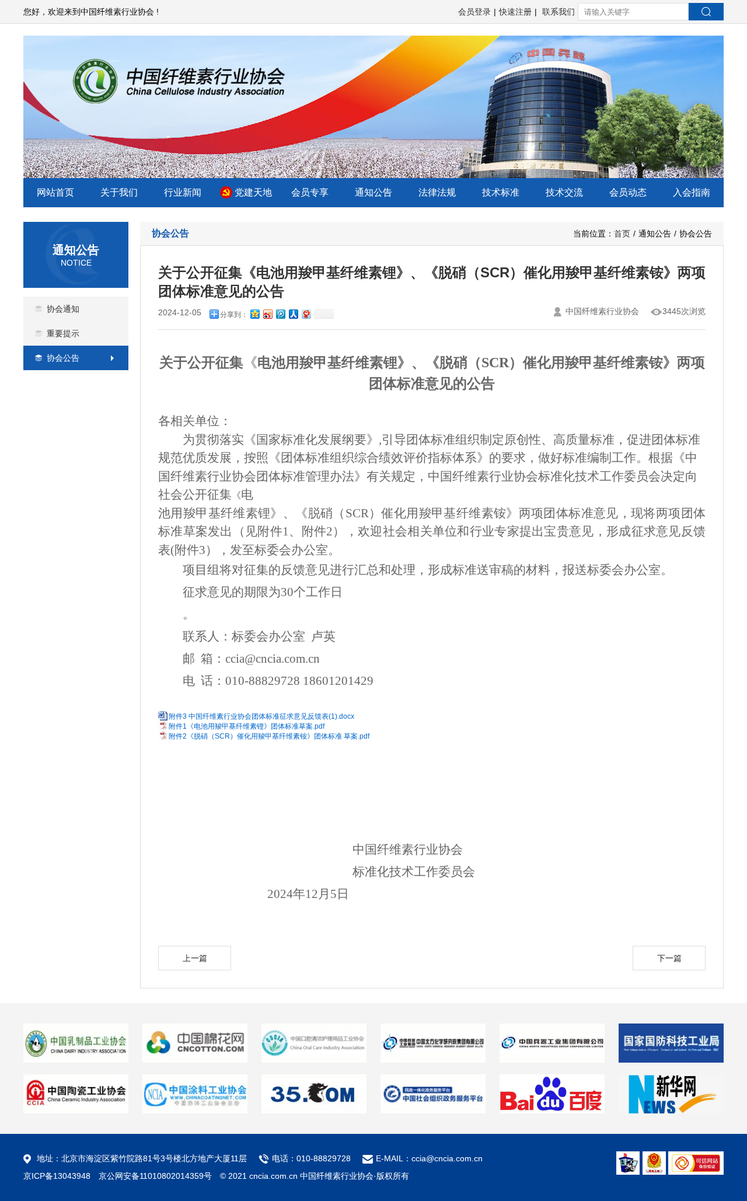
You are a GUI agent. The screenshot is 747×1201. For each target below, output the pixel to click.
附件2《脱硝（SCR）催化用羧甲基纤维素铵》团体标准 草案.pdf (269, 736)
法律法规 (437, 192)
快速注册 (515, 11)
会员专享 (310, 192)
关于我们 (119, 192)
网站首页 (55, 192)
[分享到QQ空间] (254, 313)
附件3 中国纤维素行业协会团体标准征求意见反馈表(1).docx (261, 716)
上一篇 (195, 958)
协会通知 (63, 309)
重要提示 (63, 333)
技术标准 (500, 192)
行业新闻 (182, 192)
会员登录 (474, 11)
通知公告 (373, 192)
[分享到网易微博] (305, 313)
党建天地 (253, 192)
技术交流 (564, 192)
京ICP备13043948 (56, 1176)
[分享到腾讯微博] (280, 313)
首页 (622, 233)
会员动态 (628, 192)
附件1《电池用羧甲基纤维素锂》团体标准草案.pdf (246, 726)
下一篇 (669, 958)
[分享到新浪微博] (267, 313)
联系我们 (558, 11)
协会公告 (63, 358)
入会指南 (691, 192)
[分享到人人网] (293, 313)
